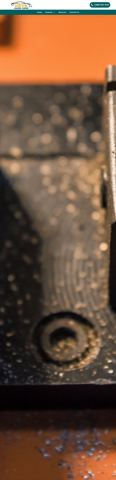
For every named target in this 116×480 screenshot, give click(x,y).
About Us (62, 12)
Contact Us (74, 12)
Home (39, 12)
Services (48, 12)
